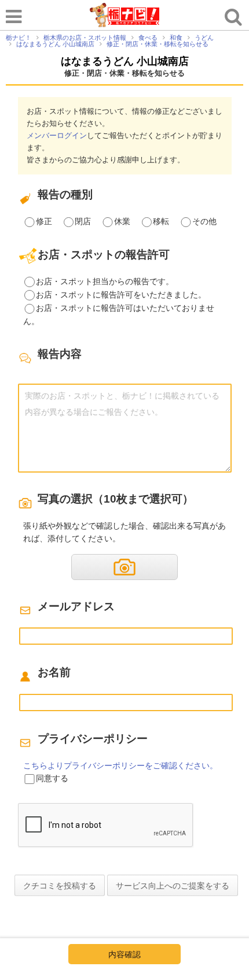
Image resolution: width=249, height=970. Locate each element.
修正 (44, 221)
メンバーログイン (57, 135)
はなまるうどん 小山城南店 (125, 61)
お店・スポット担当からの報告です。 (105, 281)
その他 (204, 221)
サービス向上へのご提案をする (172, 885)
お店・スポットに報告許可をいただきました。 (121, 294)
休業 (122, 221)
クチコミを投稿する (59, 885)
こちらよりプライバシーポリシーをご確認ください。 (120, 765)
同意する (52, 778)
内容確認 (124, 954)
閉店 (83, 221)
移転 (161, 221)
